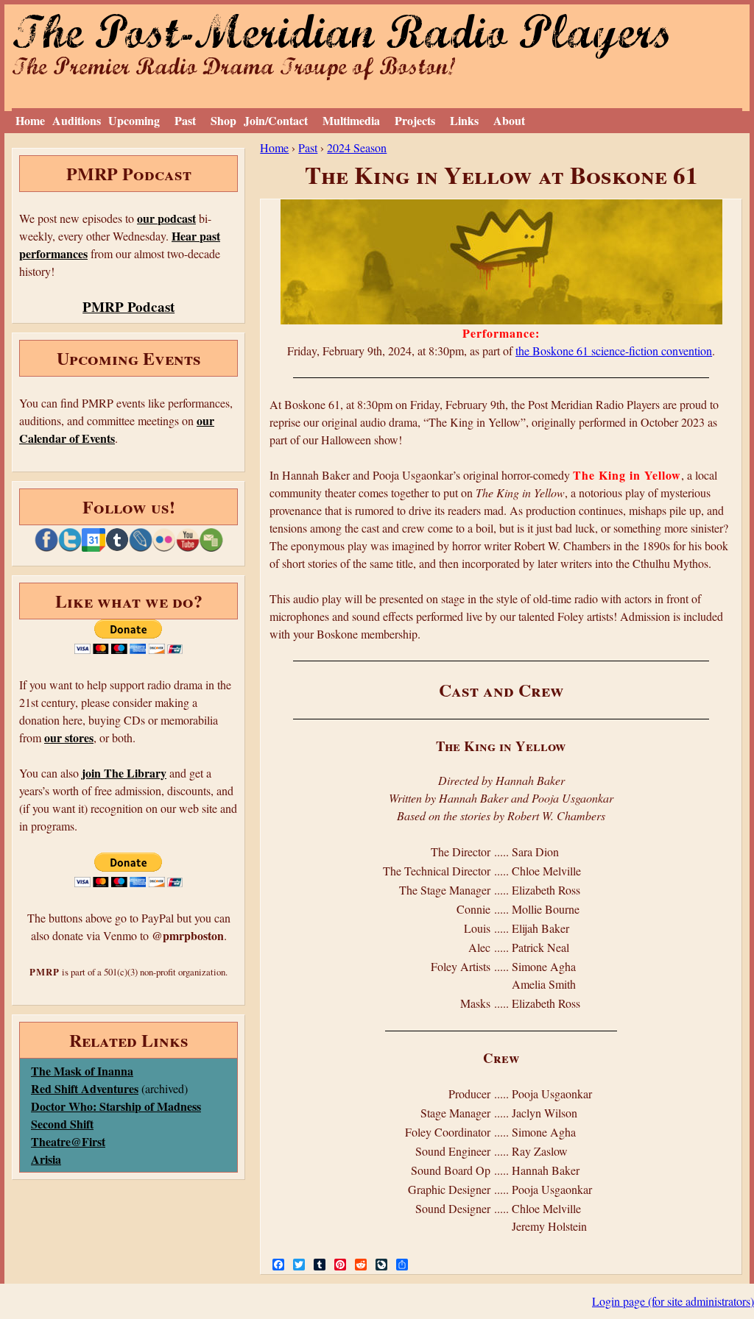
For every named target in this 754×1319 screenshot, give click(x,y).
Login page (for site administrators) (673, 1301)
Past (185, 120)
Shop (223, 120)
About (509, 120)
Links (464, 120)
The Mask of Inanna (82, 1070)
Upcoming (134, 120)
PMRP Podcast (128, 306)
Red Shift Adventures (84, 1088)
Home (30, 120)
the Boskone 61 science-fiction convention (613, 350)
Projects (415, 120)
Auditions (76, 120)
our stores (69, 737)
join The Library (124, 772)
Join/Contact (276, 120)
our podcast (166, 218)
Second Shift (62, 1123)
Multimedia (351, 120)
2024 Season (357, 147)
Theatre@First (68, 1141)
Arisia (46, 1159)
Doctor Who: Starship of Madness (116, 1106)
